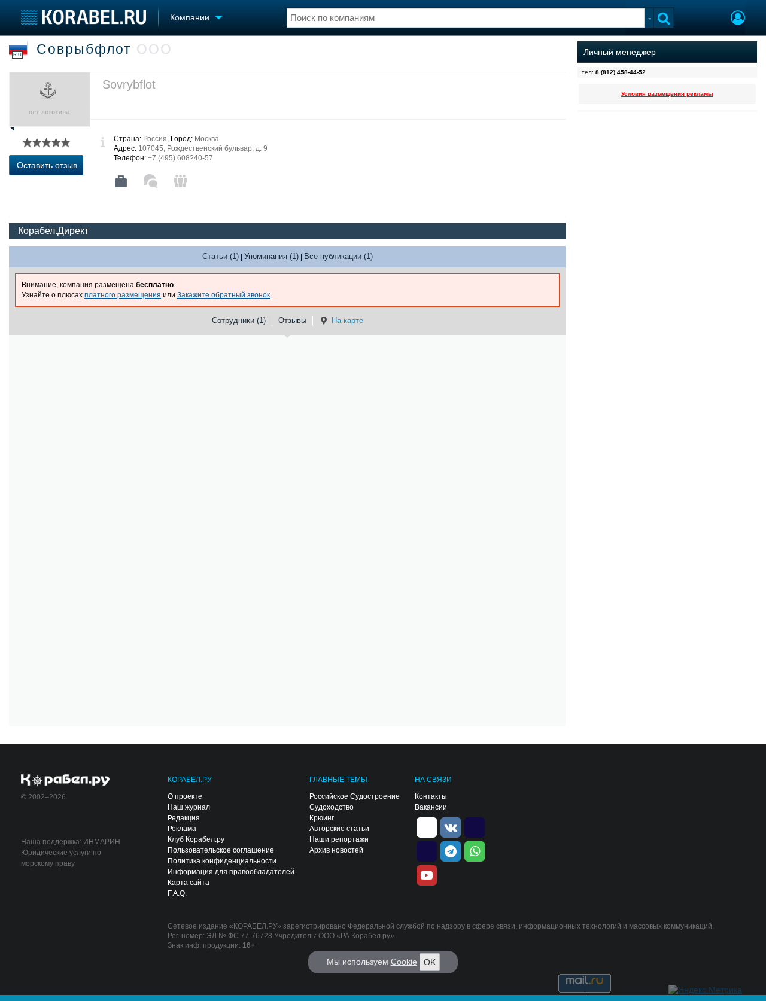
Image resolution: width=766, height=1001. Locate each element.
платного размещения (122, 295)
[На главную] (83, 17)
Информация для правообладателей (231, 872)
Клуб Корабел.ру (196, 839)
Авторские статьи (339, 828)
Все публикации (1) (338, 256)
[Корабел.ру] (65, 780)
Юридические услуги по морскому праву (61, 858)
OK (430, 962)
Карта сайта (188, 882)
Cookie (404, 961)
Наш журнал (189, 807)
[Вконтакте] (451, 826)
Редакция (184, 818)
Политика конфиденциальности (222, 861)
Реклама (182, 828)
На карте (347, 320)
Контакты (431, 796)
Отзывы (292, 320)
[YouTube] (427, 874)
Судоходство (331, 807)
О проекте (185, 796)
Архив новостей (336, 850)
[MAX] (427, 850)
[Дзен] (427, 826)
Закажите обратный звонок (223, 295)
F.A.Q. (177, 893)
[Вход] (738, 19)
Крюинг (321, 818)
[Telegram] (451, 850)
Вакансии (431, 807)
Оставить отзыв (47, 165)
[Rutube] (475, 826)
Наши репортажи (339, 839)
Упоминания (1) (271, 256)
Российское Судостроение (354, 796)
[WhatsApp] (475, 850)
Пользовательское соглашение (221, 850)
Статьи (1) (220, 256)
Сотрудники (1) (239, 320)
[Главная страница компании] (121, 181)
